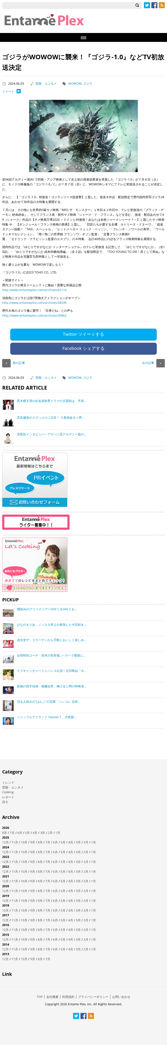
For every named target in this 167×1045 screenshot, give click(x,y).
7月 (12, 833)
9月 (32, 842)
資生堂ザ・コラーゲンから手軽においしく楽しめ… (51, 640)
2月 (50, 833)
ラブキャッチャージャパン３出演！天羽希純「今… (51, 671)
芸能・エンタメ (46, 83)
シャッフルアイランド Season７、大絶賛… (46, 717)
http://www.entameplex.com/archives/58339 (34, 303)
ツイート (8, 91)
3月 (42, 833)
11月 (15, 842)
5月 (27, 833)
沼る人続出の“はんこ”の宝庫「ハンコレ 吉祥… (48, 701)
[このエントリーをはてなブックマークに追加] (19, 92)
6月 (19, 833)
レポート (8, 797)
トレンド (8, 782)
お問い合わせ (121, 997)
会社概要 (52, 997)
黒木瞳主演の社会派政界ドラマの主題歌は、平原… (51, 401)
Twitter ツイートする (83, 334)
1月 (57, 833)
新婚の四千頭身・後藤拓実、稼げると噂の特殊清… (51, 686)
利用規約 (68, 997)
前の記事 (15, 363)
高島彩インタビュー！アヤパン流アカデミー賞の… (51, 434)
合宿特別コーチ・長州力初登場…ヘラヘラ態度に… (51, 655)
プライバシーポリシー (93, 997)
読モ (5, 802)
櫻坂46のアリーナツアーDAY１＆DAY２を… (47, 609)
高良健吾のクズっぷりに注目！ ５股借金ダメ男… (50, 417)
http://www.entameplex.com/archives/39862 (34, 315)
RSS (162, 5)
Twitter (147, 5)
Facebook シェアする (83, 348)
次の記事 (151, 363)
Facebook (154, 5)
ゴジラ (87, 83)
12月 (5, 842)
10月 (24, 842)
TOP (40, 997)
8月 (4, 833)
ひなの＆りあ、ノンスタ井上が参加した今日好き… (51, 624)
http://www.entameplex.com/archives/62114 (34, 290)
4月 (35, 833)
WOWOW (75, 83)
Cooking (8, 792)
